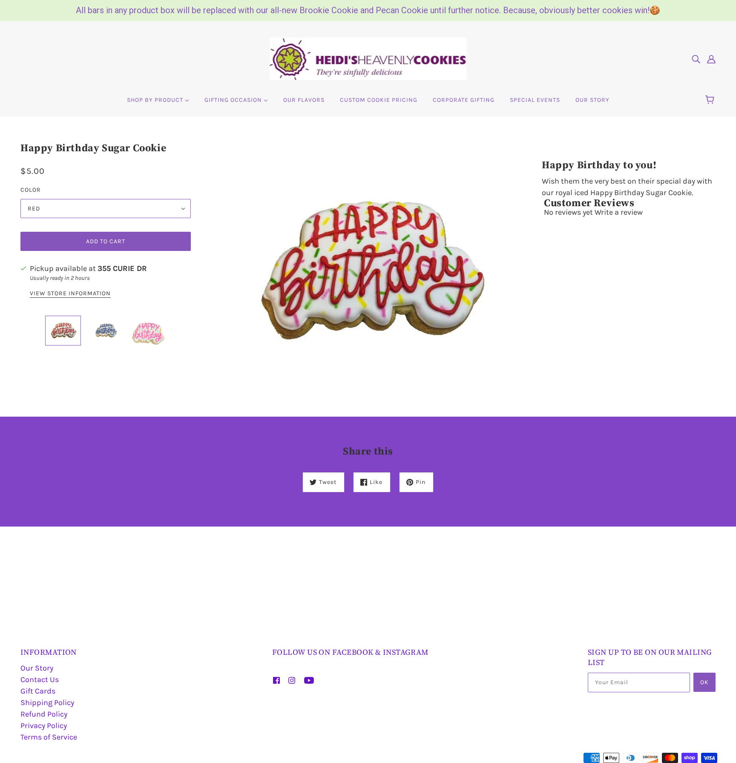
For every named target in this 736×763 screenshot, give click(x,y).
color (30, 189)
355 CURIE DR (122, 268)
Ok (704, 682)
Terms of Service (48, 737)
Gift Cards (37, 691)
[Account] (711, 59)
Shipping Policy (47, 702)
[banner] (368, 58)
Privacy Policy (43, 725)
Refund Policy (43, 714)
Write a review (619, 212)
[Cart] (711, 100)
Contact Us (39, 679)
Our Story (36, 668)
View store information (70, 294)
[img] (696, 59)
